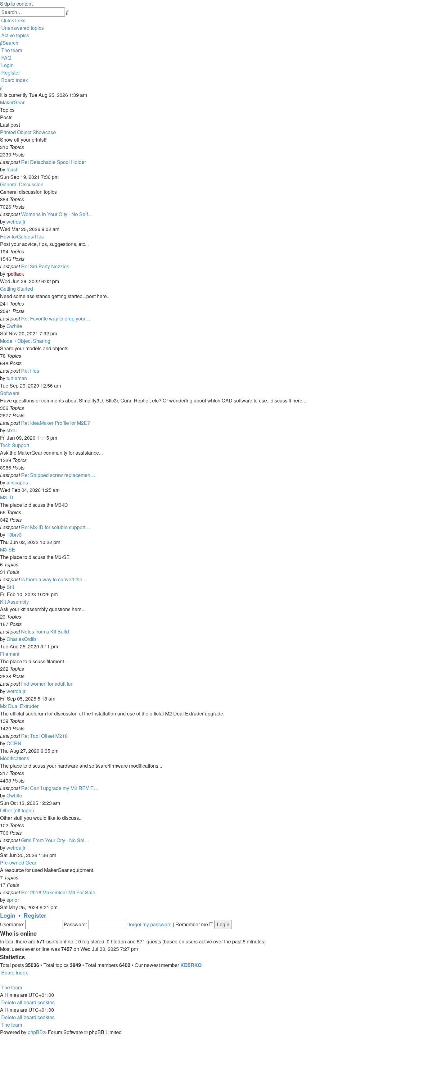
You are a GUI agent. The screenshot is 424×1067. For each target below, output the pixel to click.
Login (7, 915)
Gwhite (14, 325)
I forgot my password (149, 924)
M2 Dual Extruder (19, 706)
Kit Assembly (14, 601)
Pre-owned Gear (18, 862)
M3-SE (7, 549)
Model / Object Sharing (25, 340)
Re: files (30, 370)
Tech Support (14, 445)
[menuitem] (22, 27)
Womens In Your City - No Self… (57, 214)
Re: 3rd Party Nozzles (45, 266)
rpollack (15, 273)
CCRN (14, 743)
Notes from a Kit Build (45, 631)
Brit (10, 586)
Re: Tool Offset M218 (44, 735)
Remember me (192, 924)
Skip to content (16, 3)
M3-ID (6, 497)
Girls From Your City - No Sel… (55, 840)
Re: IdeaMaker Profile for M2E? (55, 422)
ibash (13, 169)
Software (10, 393)
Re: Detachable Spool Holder (53, 162)
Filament (9, 653)
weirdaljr (16, 221)
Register (35, 915)
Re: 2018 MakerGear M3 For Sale (58, 892)
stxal (12, 430)
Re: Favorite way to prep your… (55, 318)
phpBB (35, 1032)
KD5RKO (190, 965)
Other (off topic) (17, 810)
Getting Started (16, 288)
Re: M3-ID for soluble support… (55, 527)
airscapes (17, 482)
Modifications (14, 758)
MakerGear (12, 102)
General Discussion (21, 184)
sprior (13, 899)
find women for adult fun (47, 683)
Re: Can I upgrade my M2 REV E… (60, 788)
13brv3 (14, 534)
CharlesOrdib (21, 638)
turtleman (17, 378)
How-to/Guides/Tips (22, 236)
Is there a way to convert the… (54, 579)
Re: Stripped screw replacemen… (58, 475)
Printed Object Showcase (28, 132)
